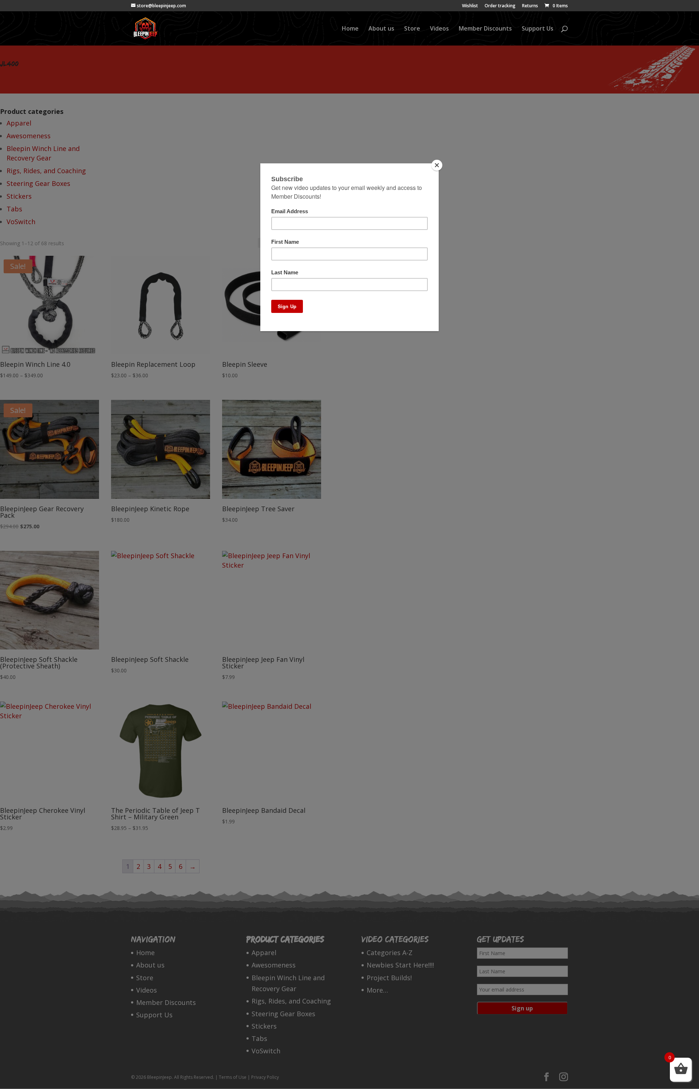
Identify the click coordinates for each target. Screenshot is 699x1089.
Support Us (537, 29)
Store (412, 29)
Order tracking (500, 6)
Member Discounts (485, 29)
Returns (530, 6)
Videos (439, 29)
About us (381, 29)
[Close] (436, 165)
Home (350, 29)
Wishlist (470, 6)
